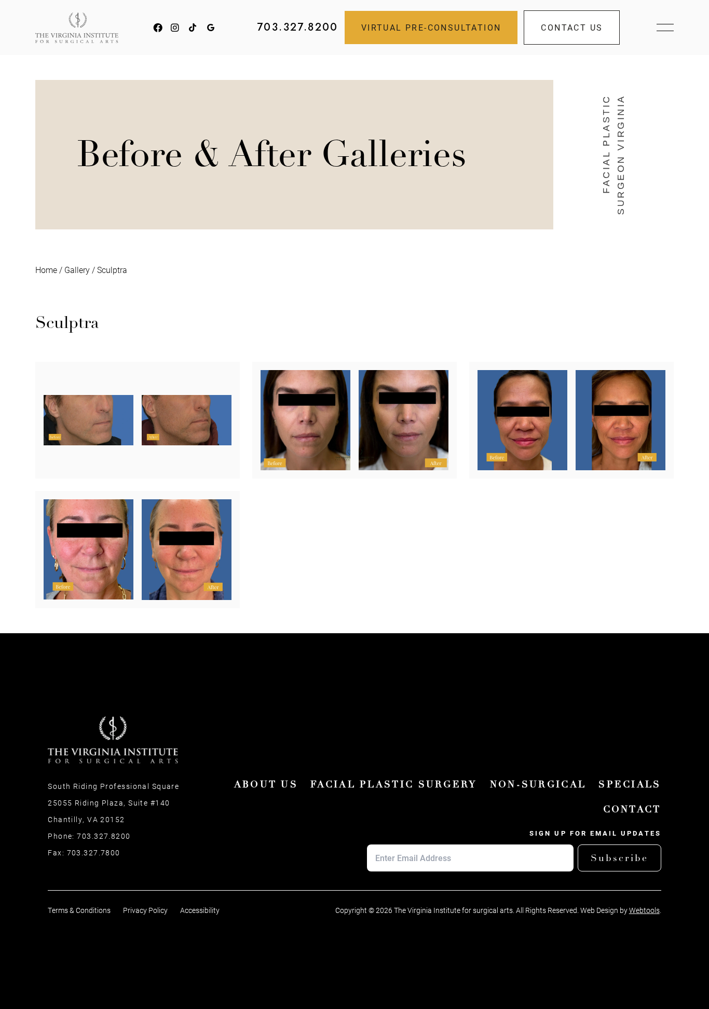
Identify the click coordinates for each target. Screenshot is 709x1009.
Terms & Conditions (79, 910)
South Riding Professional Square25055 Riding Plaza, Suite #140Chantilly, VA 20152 (113, 803)
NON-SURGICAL (538, 784)
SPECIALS (629, 784)
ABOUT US (266, 784)
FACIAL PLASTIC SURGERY (394, 784)
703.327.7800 (93, 852)
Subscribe (619, 858)
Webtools (644, 910)
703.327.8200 (297, 27)
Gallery (77, 269)
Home (46, 269)
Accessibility (200, 910)
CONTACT (632, 809)
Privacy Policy (145, 910)
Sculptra (112, 269)
